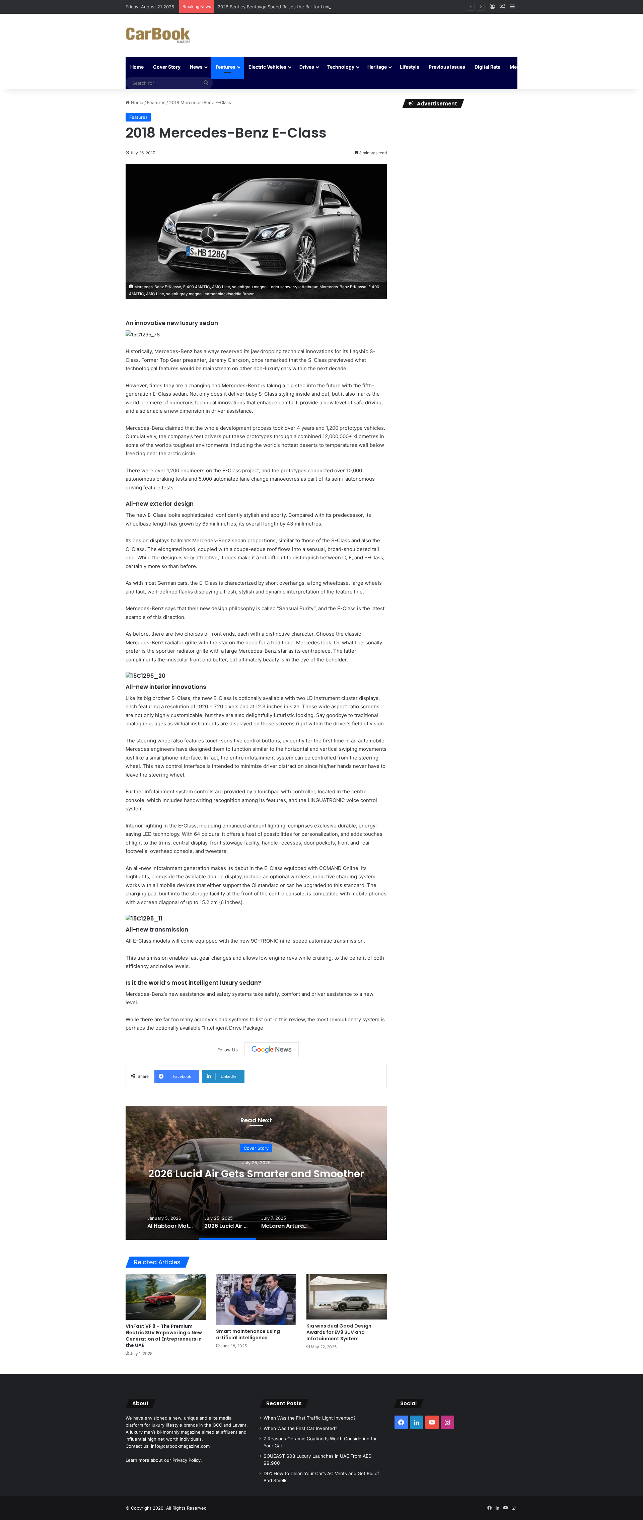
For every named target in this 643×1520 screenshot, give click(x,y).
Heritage (377, 67)
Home (137, 67)
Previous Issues (447, 67)
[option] (256, 1173)
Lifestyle (409, 67)
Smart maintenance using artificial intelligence (248, 1334)
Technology (340, 67)
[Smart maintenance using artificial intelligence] (256, 1299)
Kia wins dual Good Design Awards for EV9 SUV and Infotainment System (338, 1332)
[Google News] (271, 1049)
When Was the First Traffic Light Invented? (310, 1418)
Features (225, 67)
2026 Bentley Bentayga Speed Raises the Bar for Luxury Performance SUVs (296, 6)
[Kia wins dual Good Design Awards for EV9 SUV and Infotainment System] (346, 1296)
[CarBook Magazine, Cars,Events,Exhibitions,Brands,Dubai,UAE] (158, 35)
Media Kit (520, 67)
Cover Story (167, 67)
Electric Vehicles (267, 67)
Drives (306, 67)
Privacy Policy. (187, 1460)
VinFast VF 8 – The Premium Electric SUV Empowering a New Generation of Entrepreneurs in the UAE (164, 1336)
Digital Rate (487, 67)
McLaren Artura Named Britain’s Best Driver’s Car (256, 1174)
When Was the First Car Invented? (300, 1428)
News (196, 67)
